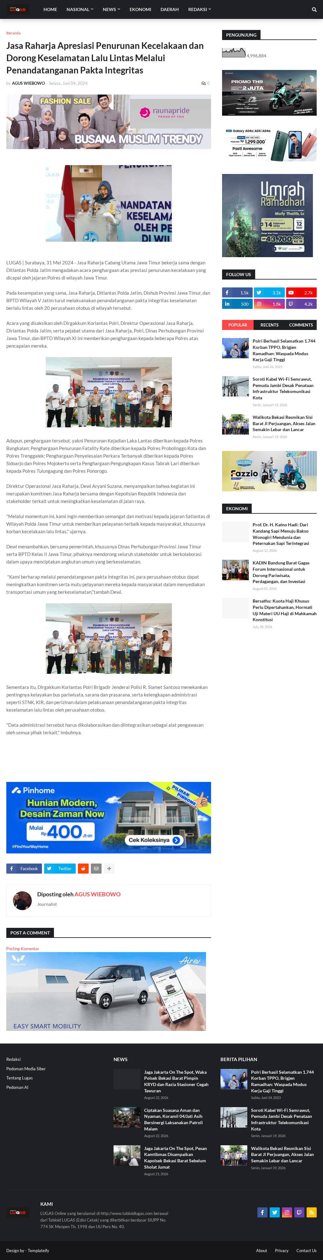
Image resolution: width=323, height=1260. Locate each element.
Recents (270, 324)
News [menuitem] (109, 9)
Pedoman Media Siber (26, 1068)
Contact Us (307, 1250)
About (261, 1250)
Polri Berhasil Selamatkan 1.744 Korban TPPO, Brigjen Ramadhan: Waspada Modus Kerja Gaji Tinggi (284, 350)
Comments (301, 324)
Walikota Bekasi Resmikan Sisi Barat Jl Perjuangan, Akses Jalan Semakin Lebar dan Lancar (284, 423)
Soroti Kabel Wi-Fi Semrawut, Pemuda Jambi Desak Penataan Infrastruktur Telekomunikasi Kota (283, 388)
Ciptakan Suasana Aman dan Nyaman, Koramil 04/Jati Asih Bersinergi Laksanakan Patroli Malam (173, 1119)
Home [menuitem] (50, 9)
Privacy (282, 1250)
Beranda (13, 33)
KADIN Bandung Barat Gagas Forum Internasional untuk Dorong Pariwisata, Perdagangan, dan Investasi (281, 572)
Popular (237, 324)
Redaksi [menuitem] (197, 9)
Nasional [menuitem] (78, 9)
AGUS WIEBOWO (97, 894)
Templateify (38, 1250)
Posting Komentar (22, 948)
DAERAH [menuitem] (170, 9)
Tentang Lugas (19, 1077)
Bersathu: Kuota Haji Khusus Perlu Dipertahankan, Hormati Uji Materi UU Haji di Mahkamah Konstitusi (285, 610)
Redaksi (13, 1059)
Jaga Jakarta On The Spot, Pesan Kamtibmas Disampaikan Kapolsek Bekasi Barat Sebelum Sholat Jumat (175, 1158)
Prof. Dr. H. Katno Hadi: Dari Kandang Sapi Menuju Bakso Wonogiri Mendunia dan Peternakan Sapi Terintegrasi (281, 534)
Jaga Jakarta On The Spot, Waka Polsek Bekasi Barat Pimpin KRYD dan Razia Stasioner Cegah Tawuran (176, 1081)
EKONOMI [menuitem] (140, 9)
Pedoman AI (17, 1087)
